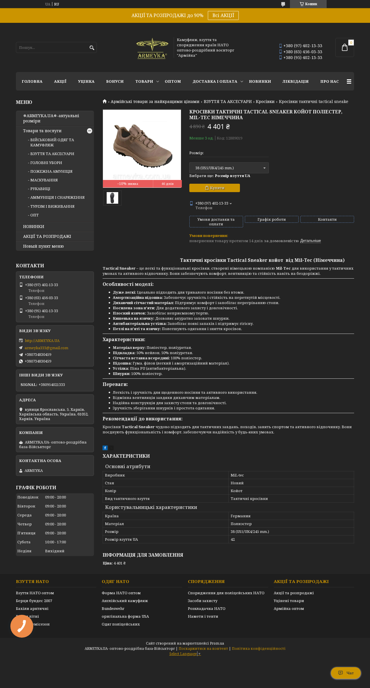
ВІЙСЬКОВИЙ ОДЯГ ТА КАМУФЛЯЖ (52, 142)
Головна (32, 81)
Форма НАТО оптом (121, 592)
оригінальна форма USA (125, 616)
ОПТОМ (173, 81)
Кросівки (265, 101)
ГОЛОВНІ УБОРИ (46, 162)
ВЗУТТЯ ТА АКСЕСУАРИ (228, 101)
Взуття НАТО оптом (35, 592)
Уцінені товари (289, 600)
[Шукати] (92, 48)
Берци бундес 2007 (34, 600)
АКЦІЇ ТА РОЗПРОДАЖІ (47, 236)
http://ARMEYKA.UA (42, 340)
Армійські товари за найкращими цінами (155, 101)
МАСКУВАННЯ (44, 180)
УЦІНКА (86, 81)
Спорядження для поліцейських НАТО (226, 592)
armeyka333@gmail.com (46, 347)
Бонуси (115, 81)
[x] (111, 448)
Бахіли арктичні (32, 608)
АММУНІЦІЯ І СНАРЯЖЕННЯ (57, 197)
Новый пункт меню (43, 246)
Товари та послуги (42, 130)
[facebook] (105, 448)
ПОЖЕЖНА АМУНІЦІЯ (51, 171)
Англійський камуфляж (125, 600)
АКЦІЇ (60, 81)
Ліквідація (296, 81)
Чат (350, 673)
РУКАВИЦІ (40, 188)
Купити (217, 187)
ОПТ (34, 215)
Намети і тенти (203, 616)
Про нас (329, 81)
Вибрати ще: (219, 175)
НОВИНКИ (260, 81)
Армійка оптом (289, 608)
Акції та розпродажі (294, 592)
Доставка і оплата (215, 81)
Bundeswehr (113, 608)
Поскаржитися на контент (203, 648)
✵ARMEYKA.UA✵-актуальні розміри (51, 118)
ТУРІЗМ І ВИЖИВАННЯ (52, 206)
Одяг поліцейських (121, 624)
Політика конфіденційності (259, 648)
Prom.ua (217, 643)
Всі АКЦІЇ (223, 15)
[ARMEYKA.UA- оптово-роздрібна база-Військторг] (152, 47)
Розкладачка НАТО (206, 608)
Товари (144, 81)
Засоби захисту (202, 600)
